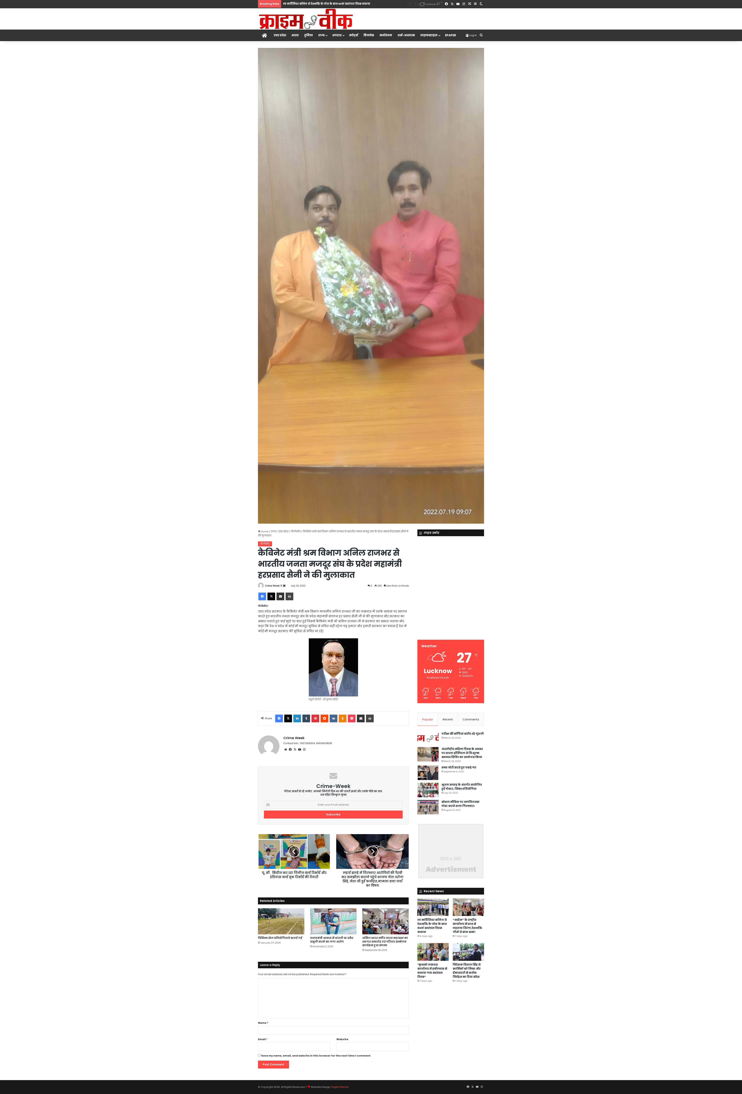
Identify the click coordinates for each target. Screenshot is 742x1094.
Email (262, 1039)
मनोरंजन (386, 35)
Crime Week (272, 585)
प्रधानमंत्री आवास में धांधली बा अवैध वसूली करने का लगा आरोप (331, 940)
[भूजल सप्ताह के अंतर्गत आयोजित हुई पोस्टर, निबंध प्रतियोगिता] (428, 790)
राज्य (321, 35)
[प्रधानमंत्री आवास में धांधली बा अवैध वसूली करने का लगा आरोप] (333, 921)
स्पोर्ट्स (353, 35)
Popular (427, 719)
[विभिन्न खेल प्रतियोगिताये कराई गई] (281, 921)
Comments (471, 719)
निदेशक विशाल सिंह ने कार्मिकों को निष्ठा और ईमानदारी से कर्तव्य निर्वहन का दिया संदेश (467, 971)
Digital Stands (340, 1087)
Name (263, 1023)
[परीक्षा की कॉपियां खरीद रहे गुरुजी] (428, 738)
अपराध (337, 35)
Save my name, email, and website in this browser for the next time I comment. (316, 1056)
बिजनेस (368, 35)
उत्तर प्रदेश (280, 35)
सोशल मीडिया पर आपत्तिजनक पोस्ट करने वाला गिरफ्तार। (460, 804)
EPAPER (450, 35)
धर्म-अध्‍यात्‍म (406, 35)
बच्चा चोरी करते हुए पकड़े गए (459, 767)
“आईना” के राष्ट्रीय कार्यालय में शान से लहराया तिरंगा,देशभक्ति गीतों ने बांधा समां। (330, 4)
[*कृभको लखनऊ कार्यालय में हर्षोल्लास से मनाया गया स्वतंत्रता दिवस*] (433, 952)
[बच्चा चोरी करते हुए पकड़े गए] (428, 773)
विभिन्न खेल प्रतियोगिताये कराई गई (280, 938)
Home (264, 531)
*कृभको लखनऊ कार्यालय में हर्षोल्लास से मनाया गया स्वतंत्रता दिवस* (432, 971)
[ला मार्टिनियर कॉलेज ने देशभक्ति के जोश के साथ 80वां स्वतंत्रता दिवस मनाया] (433, 907)
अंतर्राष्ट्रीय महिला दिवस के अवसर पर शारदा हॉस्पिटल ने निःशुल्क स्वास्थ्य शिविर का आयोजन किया (462, 753)
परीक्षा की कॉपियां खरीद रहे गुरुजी (463, 734)
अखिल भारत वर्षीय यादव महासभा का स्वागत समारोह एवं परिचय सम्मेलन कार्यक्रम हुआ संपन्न (385, 941)
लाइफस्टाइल (428, 35)
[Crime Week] (306, 18)
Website (342, 1039)
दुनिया (308, 35)
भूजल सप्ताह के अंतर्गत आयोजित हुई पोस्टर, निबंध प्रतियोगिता (462, 787)
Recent (448, 719)
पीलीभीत (296, 531)
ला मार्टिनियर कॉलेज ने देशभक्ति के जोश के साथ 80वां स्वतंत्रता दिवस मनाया (432, 926)
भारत (295, 35)
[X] (295, 749)
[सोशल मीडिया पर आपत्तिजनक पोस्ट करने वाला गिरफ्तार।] (428, 807)
